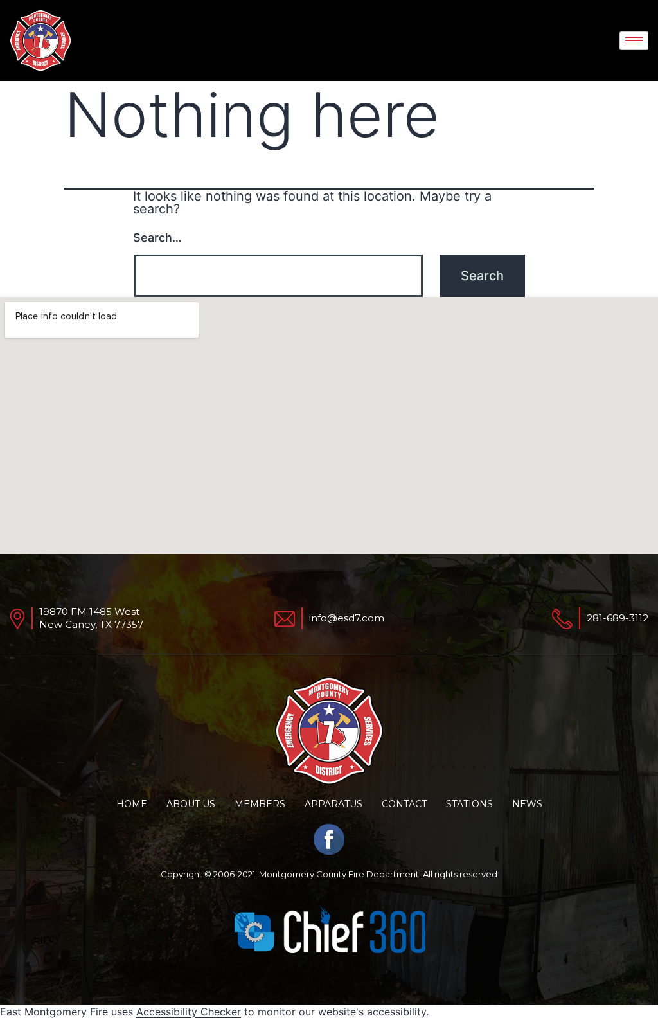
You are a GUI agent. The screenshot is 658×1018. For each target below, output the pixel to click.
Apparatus (333, 804)
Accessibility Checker (188, 1011)
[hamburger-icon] (633, 40)
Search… (157, 237)
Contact (404, 804)
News (527, 804)
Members (260, 804)
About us (190, 804)
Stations (469, 804)
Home (131, 804)
